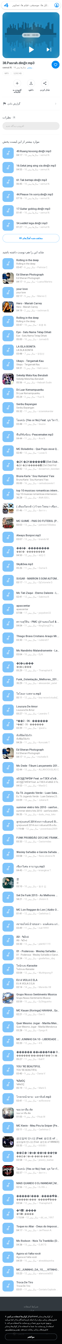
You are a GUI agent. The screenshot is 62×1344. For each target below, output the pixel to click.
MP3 (7, 73)
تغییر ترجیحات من (12, 1329)
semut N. (7, 67)
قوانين (31, 1310)
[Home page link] (6, 5)
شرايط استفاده (31, 1306)
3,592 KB (18, 73)
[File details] (31, 153)
